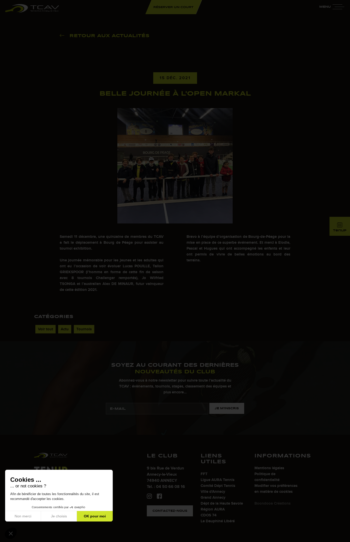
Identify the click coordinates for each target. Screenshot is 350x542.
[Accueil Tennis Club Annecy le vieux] (32, 8)
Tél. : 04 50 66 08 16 (166, 486)
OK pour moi (95, 516)
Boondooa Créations (272, 503)
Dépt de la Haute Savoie (222, 503)
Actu (65, 329)
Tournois (84, 329)
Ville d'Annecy (213, 491)
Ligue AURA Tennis (217, 479)
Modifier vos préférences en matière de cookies (275, 488)
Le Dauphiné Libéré (218, 521)
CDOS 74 (209, 515)
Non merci (23, 516)
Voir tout (45, 329)
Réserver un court (173, 7)
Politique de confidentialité (267, 477)
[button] (11, 533)
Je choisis (59, 516)
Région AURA (213, 509)
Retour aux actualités (109, 35)
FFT (204, 474)
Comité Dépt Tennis (218, 485)
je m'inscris (227, 408)
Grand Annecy (213, 497)
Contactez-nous (169, 511)
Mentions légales (269, 468)
